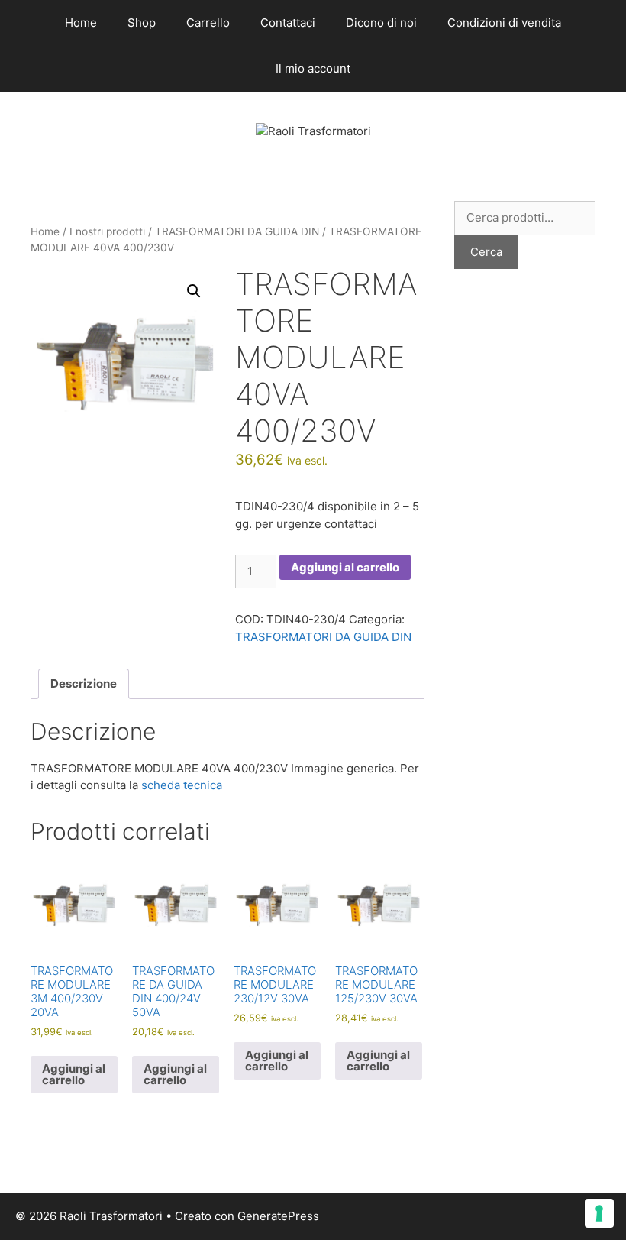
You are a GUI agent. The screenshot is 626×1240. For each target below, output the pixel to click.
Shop (141, 22)
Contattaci (287, 22)
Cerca (486, 251)
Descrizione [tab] (83, 683)
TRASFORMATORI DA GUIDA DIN (237, 231)
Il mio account (313, 68)
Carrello (208, 22)
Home (81, 22)
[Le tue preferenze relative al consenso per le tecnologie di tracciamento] (599, 1213)
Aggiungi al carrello (345, 567)
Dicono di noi (381, 22)
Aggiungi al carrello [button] (73, 1074)
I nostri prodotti (107, 231)
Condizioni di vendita (504, 22)
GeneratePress (278, 1216)
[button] (194, 291)
